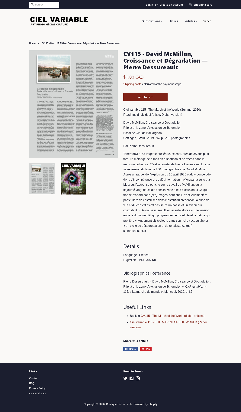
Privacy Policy (37, 388)
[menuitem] (207, 21)
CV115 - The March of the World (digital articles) (172, 315)
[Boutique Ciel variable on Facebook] (131, 379)
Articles (190, 21)
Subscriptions (151, 21)
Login (149, 4)
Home (32, 43)
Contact (33, 378)
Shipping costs (132, 84)
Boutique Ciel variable (119, 404)
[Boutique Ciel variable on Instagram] (138, 379)
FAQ (31, 383)
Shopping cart (203, 4)
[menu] (207, 21)
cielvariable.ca (37, 393)
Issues (174, 21)
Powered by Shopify (145, 404)
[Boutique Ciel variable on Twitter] (125, 379)
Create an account (171, 4)
